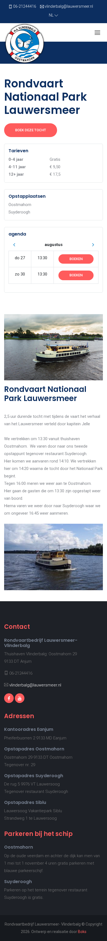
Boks (82, 931)
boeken (76, 259)
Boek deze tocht (30, 130)
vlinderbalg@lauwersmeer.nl (69, 6)
